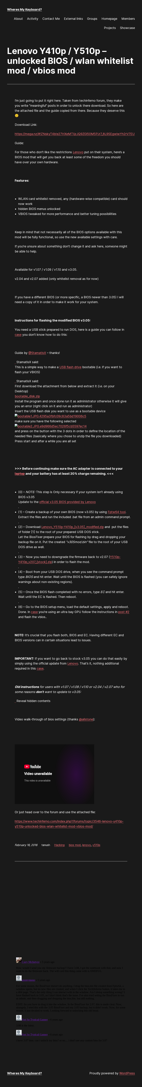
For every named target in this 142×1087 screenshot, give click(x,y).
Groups (92, 18)
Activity (32, 18)
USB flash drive (70, 367)
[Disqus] (71, 909)
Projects (110, 28)
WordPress (127, 1073)
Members (128, 18)
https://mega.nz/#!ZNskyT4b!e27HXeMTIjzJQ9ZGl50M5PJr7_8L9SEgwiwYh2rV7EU (75, 134)
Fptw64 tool (117, 512)
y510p (96, 845)
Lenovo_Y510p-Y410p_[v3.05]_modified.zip (72, 527)
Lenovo (78, 152)
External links (73, 18)
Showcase (127, 28)
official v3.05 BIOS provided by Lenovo (67, 502)
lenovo (86, 845)
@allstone (86, 719)
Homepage (109, 18)
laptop (20, 473)
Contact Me (51, 18)
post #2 (123, 612)
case (18, 334)
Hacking (59, 845)
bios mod (75, 845)
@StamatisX (37, 353)
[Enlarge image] (50, 416)
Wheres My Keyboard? (24, 9)
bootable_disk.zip (27, 396)
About (18, 18)
